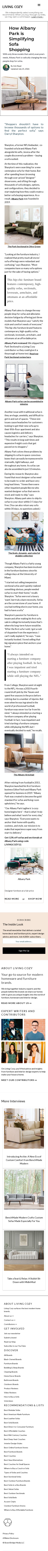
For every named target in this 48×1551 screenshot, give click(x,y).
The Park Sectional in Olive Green (24, 246)
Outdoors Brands (11, 1384)
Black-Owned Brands (13, 1359)
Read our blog (9, 1342)
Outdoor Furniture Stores (14, 1506)
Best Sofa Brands (11, 1422)
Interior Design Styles (13, 1443)
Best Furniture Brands (13, 1452)
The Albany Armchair (24, 774)
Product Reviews (11, 1388)
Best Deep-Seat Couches (14, 1439)
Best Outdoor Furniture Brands (17, 1481)
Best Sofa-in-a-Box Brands (15, 1485)
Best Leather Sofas (12, 1418)
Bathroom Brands (11, 1380)
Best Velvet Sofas (11, 1489)
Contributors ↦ (10, 1324)
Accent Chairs (10, 1501)
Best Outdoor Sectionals (14, 1493)
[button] (39, 5)
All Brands (8, 1355)
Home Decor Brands (12, 1376)
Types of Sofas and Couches (16, 1472)
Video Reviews (10, 1392)
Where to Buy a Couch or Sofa (16, 1468)
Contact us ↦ (9, 1320)
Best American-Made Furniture (17, 1414)
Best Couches (10, 1456)
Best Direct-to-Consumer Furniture (19, 1427)
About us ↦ (9, 1316)
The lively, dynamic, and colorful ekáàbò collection (24, 554)
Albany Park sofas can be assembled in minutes (24, 402)
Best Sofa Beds (10, 1497)
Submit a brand (10, 1337)
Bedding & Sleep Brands (14, 1367)
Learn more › (37, 17)
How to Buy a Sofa (11, 1397)
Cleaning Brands (11, 1372)
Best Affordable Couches (14, 1431)
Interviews (8, 1401)
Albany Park (17, 198)
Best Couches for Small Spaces (17, 1464)
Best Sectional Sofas (12, 1477)
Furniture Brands (11, 1363)
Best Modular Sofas (12, 1410)
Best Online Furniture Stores (16, 1447)
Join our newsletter (12, 1333)
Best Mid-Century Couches (15, 1435)
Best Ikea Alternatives (13, 1460)
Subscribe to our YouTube (15, 1346)
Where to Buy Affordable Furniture (18, 1510)
